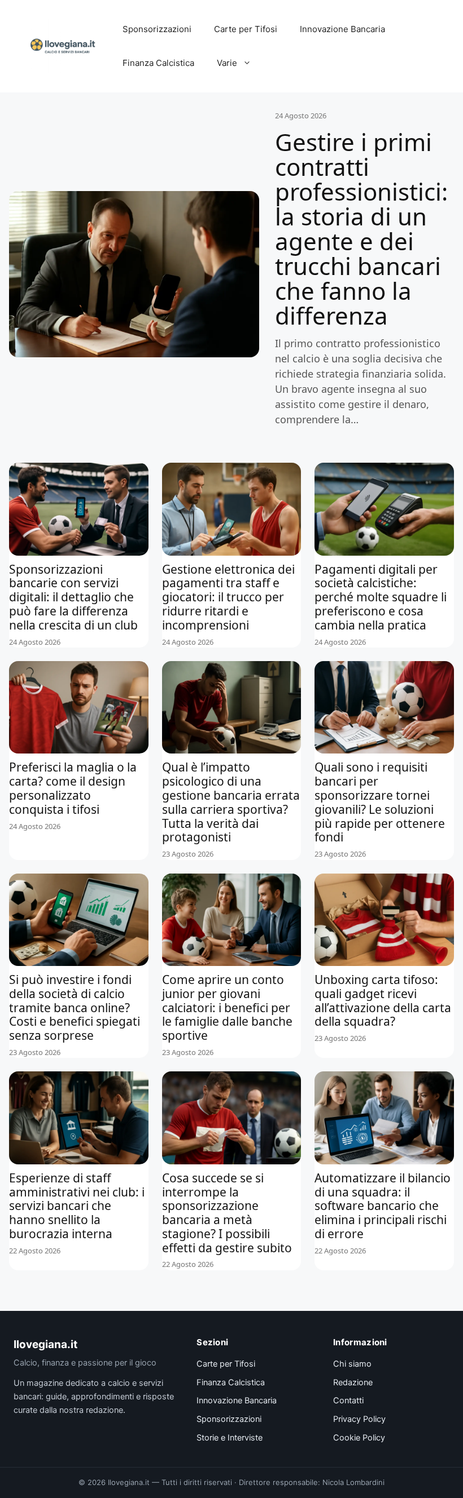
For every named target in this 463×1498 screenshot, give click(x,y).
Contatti (348, 1400)
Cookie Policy (359, 1438)
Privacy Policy (359, 1419)
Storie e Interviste (229, 1438)
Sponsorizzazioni (157, 29)
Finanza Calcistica (158, 62)
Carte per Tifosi (245, 29)
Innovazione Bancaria (342, 29)
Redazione (353, 1382)
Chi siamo (352, 1364)
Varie (227, 62)
